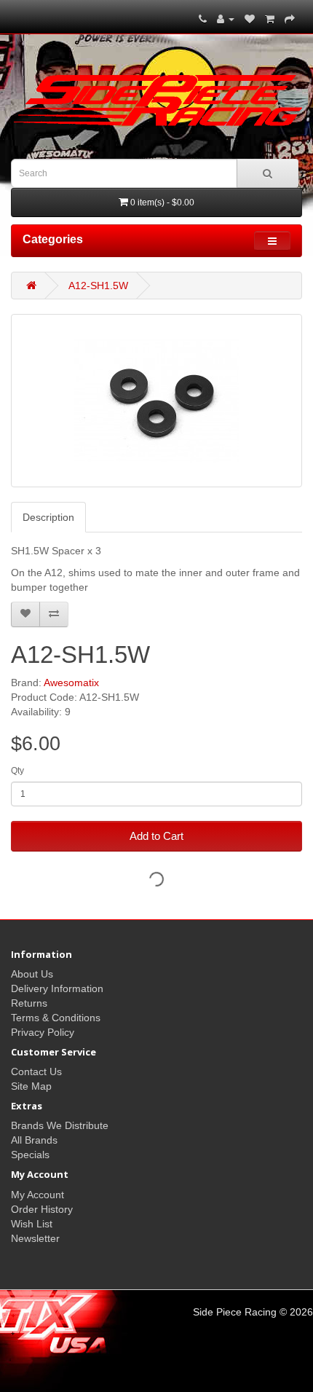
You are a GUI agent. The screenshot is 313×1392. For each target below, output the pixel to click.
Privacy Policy (42, 1032)
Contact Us (36, 1071)
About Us (32, 974)
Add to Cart (156, 836)
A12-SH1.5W (98, 285)
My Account (37, 1194)
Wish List (31, 1224)
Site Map (31, 1086)
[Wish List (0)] (250, 19)
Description (48, 517)
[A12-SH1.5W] (156, 400)
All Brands (34, 1140)
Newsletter (35, 1238)
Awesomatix (71, 682)
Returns (29, 1003)
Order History (42, 1209)
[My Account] (225, 19)
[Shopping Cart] (269, 19)
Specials (30, 1154)
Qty (17, 771)
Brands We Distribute (59, 1125)
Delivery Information (57, 988)
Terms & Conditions (55, 1017)
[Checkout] (290, 19)
